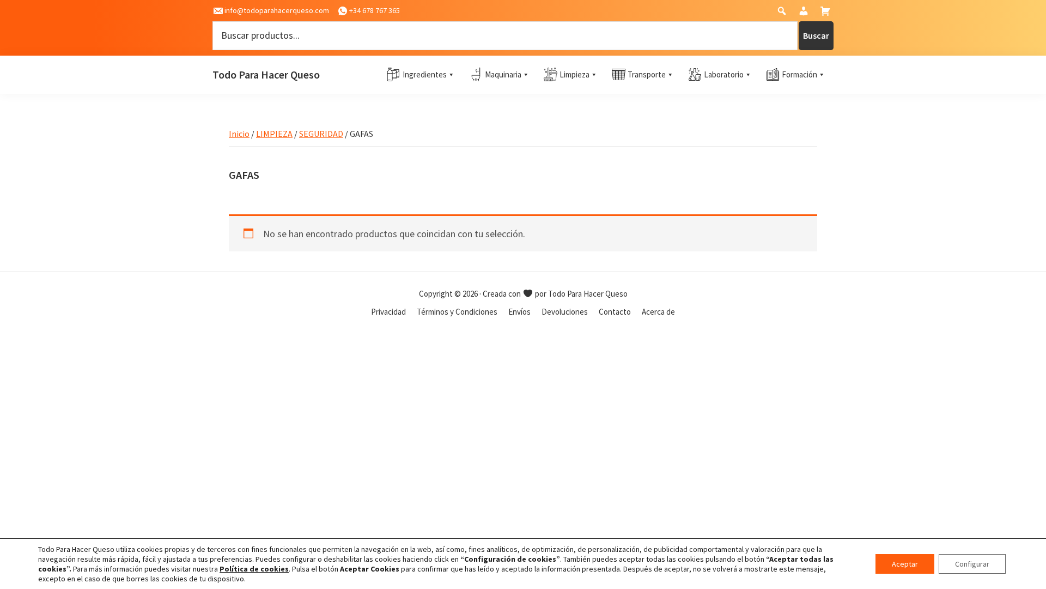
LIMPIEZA (274, 133)
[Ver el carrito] (827, 13)
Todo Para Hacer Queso (266, 74)
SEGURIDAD (321, 133)
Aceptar (905, 564)
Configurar (972, 564)
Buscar (816, 35)
